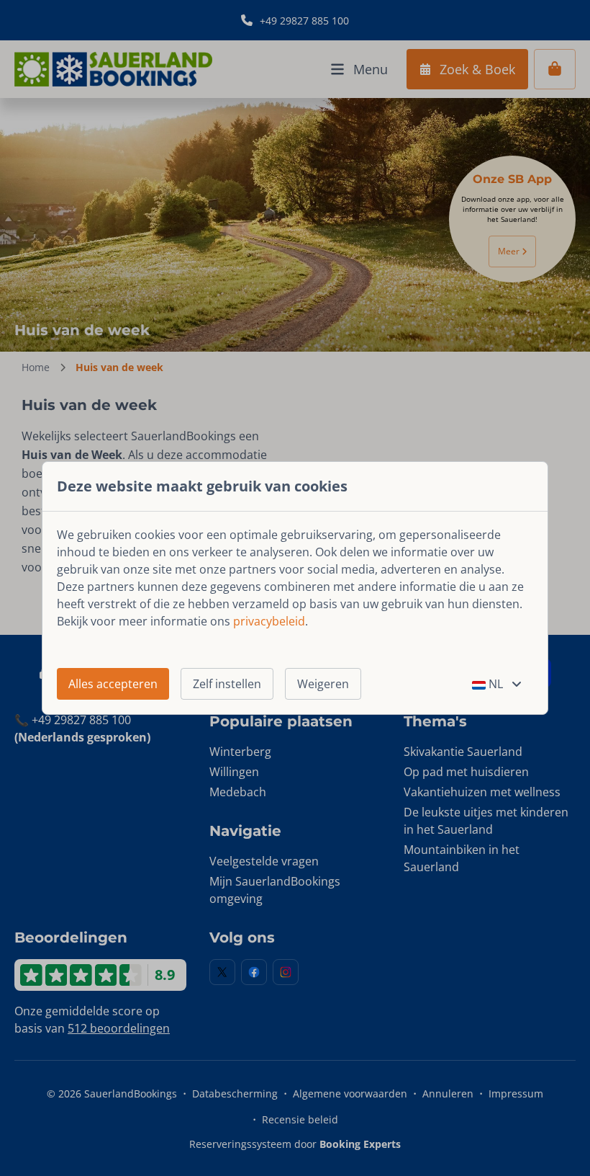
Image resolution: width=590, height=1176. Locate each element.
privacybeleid (269, 621)
